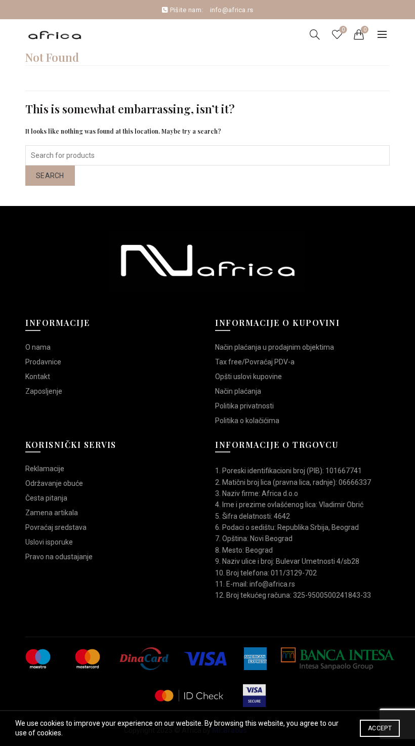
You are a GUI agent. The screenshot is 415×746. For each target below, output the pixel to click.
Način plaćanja (238, 391)
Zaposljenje (43, 391)
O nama (38, 347)
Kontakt (37, 376)
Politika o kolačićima (247, 421)
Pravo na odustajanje (59, 557)
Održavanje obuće (54, 483)
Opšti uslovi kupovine (248, 376)
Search (50, 176)
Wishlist (343, 29)
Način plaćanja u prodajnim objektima (274, 347)
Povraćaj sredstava (56, 527)
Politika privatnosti (244, 406)
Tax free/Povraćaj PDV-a (255, 362)
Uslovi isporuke (49, 542)
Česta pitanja (46, 498)
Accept (380, 728)
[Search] (315, 34)
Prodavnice (43, 362)
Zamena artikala (51, 513)
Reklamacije (44, 469)
